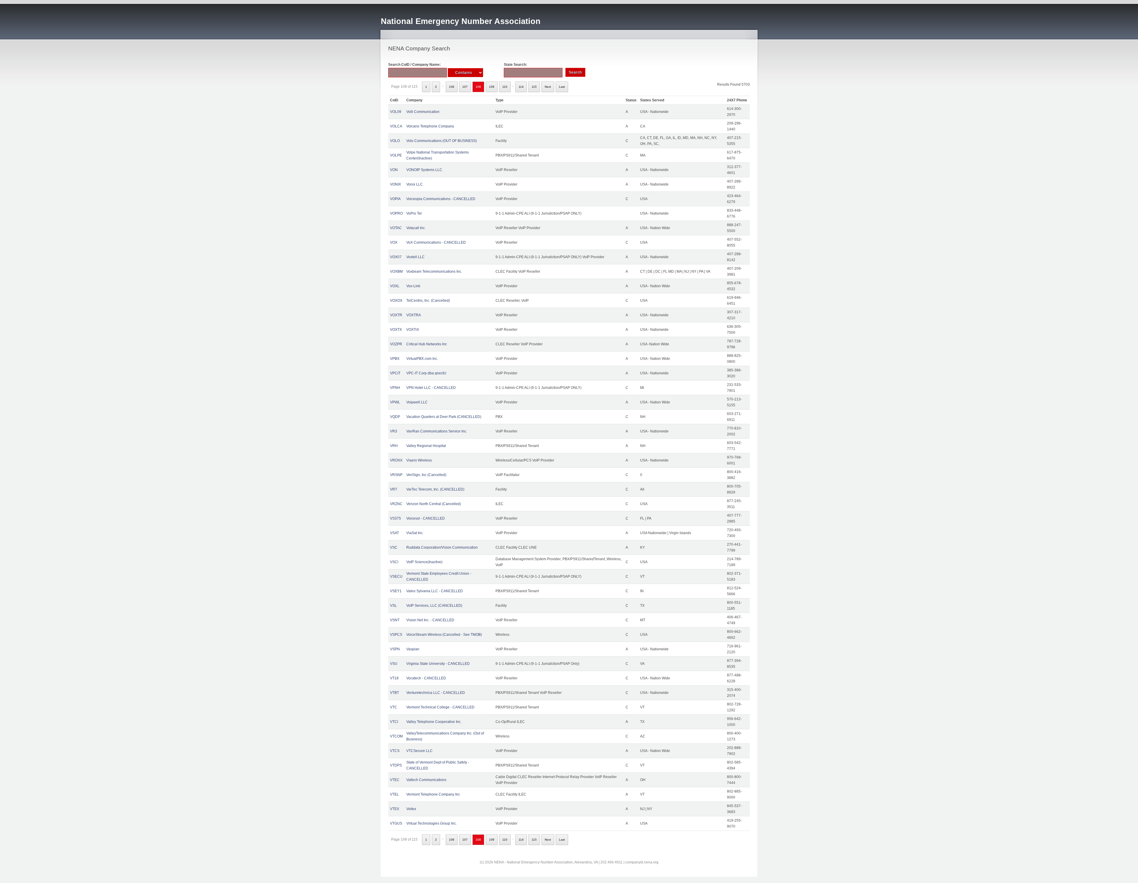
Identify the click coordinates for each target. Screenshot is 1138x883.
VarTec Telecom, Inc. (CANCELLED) (435, 489)
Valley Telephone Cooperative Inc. (433, 722)
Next (548, 86)
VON (394, 170)
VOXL (394, 286)
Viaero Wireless (419, 460)
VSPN (395, 649)
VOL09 (395, 112)
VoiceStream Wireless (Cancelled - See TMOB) (444, 635)
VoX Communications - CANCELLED (436, 242)
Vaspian (412, 649)
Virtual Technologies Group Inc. (431, 823)
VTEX (394, 809)
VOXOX (396, 300)
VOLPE (396, 155)
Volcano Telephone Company (430, 126)
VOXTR (396, 315)
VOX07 (396, 257)
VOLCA (396, 126)
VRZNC (396, 504)
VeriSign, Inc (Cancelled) (426, 475)
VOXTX (396, 330)
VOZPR (396, 344)
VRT (393, 489)
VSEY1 (396, 591)
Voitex (411, 809)
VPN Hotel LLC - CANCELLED (431, 388)
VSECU (396, 576)
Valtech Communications (426, 780)
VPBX (394, 359)
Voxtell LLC (415, 257)
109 (491, 86)
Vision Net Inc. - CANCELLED (430, 620)
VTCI (394, 722)
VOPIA (395, 199)
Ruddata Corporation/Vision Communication (442, 547)
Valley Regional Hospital (426, 446)
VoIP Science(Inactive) (424, 562)
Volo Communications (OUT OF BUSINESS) (441, 141)
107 (465, 86)
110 (504, 86)
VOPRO (396, 213)
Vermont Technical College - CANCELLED (440, 707)
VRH (394, 446)
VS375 (395, 518)
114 (521, 86)
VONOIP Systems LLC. (424, 170)
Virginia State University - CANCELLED (438, 664)
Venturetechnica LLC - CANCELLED (435, 693)
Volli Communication (422, 112)
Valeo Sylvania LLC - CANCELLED (434, 591)
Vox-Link (413, 286)
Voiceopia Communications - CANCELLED (440, 199)
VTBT (394, 693)
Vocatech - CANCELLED (426, 678)
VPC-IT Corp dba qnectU (426, 373)
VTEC (394, 780)
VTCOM (396, 736)
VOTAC (396, 228)
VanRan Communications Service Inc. (436, 431)
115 (534, 86)
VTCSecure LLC (419, 751)
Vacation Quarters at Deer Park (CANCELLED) (443, 417)
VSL (393, 605)
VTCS (394, 751)
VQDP (395, 417)
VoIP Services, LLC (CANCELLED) (434, 605)
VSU (393, 664)
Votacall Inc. (416, 228)
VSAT (394, 533)
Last (562, 86)
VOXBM (396, 271)
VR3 (393, 431)
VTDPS (396, 765)
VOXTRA (413, 315)
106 (451, 86)
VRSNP (396, 475)
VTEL (394, 794)
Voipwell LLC (417, 402)
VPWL (395, 402)
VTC (393, 707)
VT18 (394, 678)
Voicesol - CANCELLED (425, 518)
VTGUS (396, 823)
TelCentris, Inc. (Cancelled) (428, 300)
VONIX (395, 184)
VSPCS (396, 635)
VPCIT (395, 373)
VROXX (396, 460)
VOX (393, 242)
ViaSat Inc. (414, 533)
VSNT (394, 620)
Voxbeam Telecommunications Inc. (434, 271)
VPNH (395, 388)
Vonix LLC (414, 184)
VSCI (394, 562)
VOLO (395, 141)
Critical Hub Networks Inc (426, 344)
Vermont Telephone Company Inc (433, 794)
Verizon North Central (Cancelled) (433, 504)
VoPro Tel (414, 213)
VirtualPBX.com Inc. (422, 359)
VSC (393, 547)
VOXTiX (412, 330)
